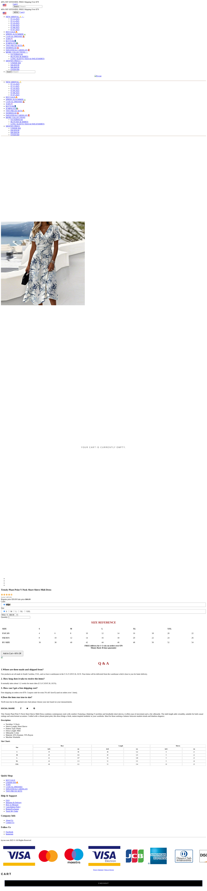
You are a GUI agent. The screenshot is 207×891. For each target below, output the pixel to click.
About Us (9, 820)
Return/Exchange (12, 809)
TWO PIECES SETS (14, 791)
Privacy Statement (98, 870)
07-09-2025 (15, 25)
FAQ (8, 800)
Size (2, 608)
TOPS (8, 785)
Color (3, 601)
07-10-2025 (15, 23)
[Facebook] (20, 708)
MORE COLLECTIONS (17, 52)
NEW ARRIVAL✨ (15, 17)
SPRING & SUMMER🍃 (16, 34)
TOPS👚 (9, 39)
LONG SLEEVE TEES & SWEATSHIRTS (27, 59)
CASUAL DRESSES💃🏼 (15, 36)
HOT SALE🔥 (12, 32)
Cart (15, 4)
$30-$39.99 (15, 65)
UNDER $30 (16, 63)
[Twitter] (27, 708)
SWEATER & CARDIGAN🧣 (18, 50)
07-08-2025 (15, 27)
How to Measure (12, 805)
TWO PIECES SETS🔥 (15, 45)
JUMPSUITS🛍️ (12, 43)
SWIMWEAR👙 (12, 48)
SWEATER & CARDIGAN (17, 789)
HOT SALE (10, 780)
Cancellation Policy (13, 807)
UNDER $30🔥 (12, 782)
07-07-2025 (15, 30)
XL (21, 611)
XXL (28, 611)
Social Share (8, 708)
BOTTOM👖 (11, 41)
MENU (16, 12)
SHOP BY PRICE (14, 61)
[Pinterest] (34, 708)
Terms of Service (109, 870)
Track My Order (12, 811)
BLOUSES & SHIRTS (19, 56)
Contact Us (10, 823)
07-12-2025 (15, 19)
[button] (7, 595)
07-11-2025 (15, 21)
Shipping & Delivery (14, 803)
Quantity (4, 617)
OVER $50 (15, 69)
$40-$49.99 (15, 67)
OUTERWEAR (17, 54)
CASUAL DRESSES (14, 787)
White (8, 605)
